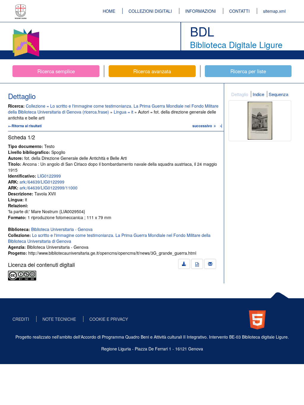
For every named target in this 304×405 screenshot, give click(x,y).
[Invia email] (210, 264)
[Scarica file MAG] (197, 264)
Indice (258, 94)
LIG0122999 (49, 176)
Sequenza (278, 94)
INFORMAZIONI (200, 11)
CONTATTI (239, 11)
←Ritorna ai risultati (25, 125)
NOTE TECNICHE (59, 319)
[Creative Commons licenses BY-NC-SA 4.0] (22, 275)
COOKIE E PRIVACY (108, 319)
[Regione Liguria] (21, 7)
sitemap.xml (274, 11)
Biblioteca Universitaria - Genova (62, 229)
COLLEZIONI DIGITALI (150, 11)
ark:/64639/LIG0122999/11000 (48, 188)
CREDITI (20, 319)
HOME (109, 11)
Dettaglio (239, 94)
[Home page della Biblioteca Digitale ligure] (26, 29)
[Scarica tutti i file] (184, 264)
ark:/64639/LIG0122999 (42, 182)
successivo (202, 125)
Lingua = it (124, 112)
